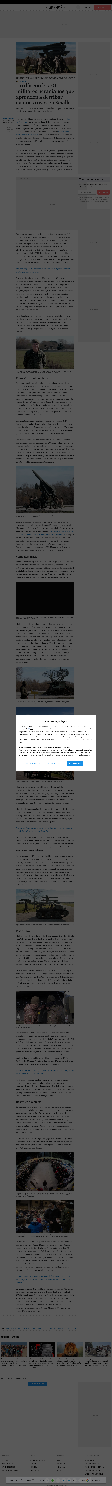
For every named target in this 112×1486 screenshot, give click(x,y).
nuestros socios (51, 726)
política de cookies (74, 739)
